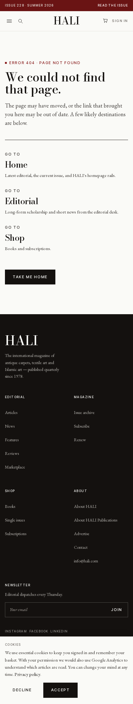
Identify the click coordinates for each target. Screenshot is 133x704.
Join (116, 609)
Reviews (12, 453)
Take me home (30, 277)
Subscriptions (15, 533)
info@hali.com (86, 561)
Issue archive (84, 412)
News (10, 426)
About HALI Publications (95, 520)
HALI (67, 21)
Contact (81, 547)
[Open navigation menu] (9, 21)
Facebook (38, 631)
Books (10, 506)
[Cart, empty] (105, 20)
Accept (60, 690)
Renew (80, 439)
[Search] (20, 21)
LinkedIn (59, 631)
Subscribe (82, 426)
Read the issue (113, 5)
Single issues (15, 520)
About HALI (85, 506)
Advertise (81, 533)
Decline (22, 690)
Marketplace (15, 467)
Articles (11, 412)
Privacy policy (27, 674)
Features (12, 439)
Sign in (120, 21)
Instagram (16, 631)
